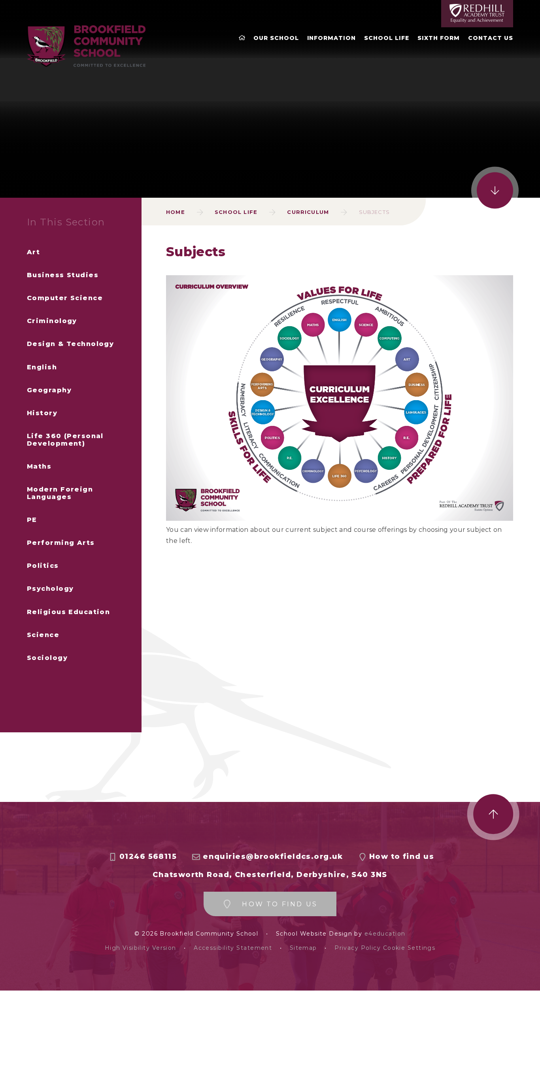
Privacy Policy (357, 948)
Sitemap (303, 948)
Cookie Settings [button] (409, 948)
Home (175, 212)
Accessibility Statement (233, 948)
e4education (385, 933)
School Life (236, 212)
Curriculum (308, 212)
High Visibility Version (140, 948)
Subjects (374, 212)
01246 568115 (148, 857)
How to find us (401, 857)
